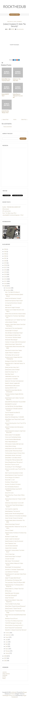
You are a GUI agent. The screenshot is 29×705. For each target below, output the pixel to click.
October (7, 632)
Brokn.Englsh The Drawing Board (13, 567)
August (7, 637)
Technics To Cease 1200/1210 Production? (15, 342)
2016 (5, 270)
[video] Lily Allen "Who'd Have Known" (13, 450)
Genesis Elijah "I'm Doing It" (11, 330)
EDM (8, 21)
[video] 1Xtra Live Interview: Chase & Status (15, 313)
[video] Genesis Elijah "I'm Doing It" (13, 556)
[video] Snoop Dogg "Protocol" (12, 524)
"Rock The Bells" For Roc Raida (12, 604)
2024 (5, 254)
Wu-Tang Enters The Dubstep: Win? (13, 580)
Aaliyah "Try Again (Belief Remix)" (13, 578)
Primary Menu (14, 14)
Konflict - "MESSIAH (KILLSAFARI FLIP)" (12, 207)
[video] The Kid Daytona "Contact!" (13, 298)
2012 (5, 279)
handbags (5, 675)
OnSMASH (19, 21)
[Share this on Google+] (17, 60)
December (8, 288)
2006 (5, 660)
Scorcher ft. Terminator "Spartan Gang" (14, 569)
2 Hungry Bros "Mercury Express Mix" (14, 460)
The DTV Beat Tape (9, 554)
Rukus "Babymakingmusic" (11, 441)
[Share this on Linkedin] (19, 60)
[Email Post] (2, 62)
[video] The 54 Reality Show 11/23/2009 (14, 417)
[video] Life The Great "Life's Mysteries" (14, 381)
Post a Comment (8, 126)
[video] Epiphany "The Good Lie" (12, 511)
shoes (4, 678)
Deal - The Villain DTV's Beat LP (12, 292)
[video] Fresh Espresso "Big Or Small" (14, 300)
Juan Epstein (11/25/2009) (11, 378)
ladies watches (6, 673)
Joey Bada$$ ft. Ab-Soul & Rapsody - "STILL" (13, 215)
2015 (5, 272)
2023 (5, 256)
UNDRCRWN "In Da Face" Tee (12, 376)
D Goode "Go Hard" (9, 558)
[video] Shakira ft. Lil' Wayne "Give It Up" (14, 588)
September (8, 635)
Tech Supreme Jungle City (11, 509)
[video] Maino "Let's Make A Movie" (13, 457)
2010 (5, 283)
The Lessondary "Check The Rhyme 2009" (15, 582)
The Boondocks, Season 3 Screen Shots (15, 453)
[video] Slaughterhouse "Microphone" (14, 462)
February (7, 651)
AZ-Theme (12, 693)
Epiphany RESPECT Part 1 (11, 388)
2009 (5, 285)
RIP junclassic (6, 209)
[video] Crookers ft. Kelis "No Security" (14, 25)
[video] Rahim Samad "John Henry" (13, 455)
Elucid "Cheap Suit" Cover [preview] (13, 627)
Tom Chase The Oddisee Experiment (14, 620)
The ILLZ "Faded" (9, 530)
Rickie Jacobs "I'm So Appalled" (12, 435)
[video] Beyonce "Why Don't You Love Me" (18, 96)
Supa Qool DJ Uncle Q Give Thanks (13, 350)
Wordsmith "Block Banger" (11, 339)
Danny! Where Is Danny (10, 446)
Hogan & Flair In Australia (11, 548)
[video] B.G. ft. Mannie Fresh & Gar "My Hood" (15, 630)
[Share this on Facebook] (13, 60)
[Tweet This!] (15, 60)
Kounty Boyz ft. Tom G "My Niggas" (13, 466)
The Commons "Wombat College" (13, 337)
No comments (20, 29)
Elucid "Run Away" (9, 414)
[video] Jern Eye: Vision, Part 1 (12, 367)
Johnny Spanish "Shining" (11, 322)
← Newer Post (4, 119)
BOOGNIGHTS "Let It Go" (11, 404)
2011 (5, 281)
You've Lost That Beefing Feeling (13, 437)
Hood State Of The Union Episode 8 (13, 328)
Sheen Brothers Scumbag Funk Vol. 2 (14, 625)
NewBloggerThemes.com (9, 695)
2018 (5, 265)
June (6, 641)
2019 (5, 263)
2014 (5, 274)
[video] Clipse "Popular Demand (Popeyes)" (15, 606)
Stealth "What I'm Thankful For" (12, 352)
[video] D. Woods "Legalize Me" (12, 383)
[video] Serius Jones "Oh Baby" (12, 369)
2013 (5, 276)
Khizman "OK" (8, 305)
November (8, 290)
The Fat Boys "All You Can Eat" (12, 355)
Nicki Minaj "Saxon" (9, 374)
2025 (5, 251)
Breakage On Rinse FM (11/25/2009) (13, 361)
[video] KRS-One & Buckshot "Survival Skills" (15, 401)
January (7, 653)
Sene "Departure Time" (10, 543)
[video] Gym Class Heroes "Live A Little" (14, 502)
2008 (5, 656)
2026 (5, 249)
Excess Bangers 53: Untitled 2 (12, 477)
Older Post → (24, 119)
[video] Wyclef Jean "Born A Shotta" (13, 448)
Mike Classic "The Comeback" (12, 561)
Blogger (25, 692)
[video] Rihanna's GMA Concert (12, 385)
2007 (5, 658)
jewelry (4, 677)
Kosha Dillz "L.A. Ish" (10, 479)
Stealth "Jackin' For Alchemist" (12, 539)
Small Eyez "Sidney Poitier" (11, 482)
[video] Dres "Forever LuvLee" (12, 464)
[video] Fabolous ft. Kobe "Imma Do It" (14, 475)
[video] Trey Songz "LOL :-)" (11, 372)
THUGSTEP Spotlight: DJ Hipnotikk (13, 623)
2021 (5, 258)
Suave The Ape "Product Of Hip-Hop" (14, 518)
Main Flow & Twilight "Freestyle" (12, 307)
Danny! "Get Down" (9, 597)
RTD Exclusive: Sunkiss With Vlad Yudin (14, 444)
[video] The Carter (9, 493)
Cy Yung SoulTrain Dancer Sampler (13, 303)
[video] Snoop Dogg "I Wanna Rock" (13, 344)
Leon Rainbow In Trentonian (11, 571)
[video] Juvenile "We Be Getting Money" (14, 513)
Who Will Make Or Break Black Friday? (14, 333)
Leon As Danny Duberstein (11, 545)
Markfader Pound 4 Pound (11, 618)
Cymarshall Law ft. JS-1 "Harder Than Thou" (15, 320)
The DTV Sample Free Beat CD (12, 412)
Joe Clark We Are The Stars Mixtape (13, 406)
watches (5, 672)
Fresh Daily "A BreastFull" (11, 595)
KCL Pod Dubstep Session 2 (12, 486)
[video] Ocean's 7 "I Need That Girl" (13, 608)
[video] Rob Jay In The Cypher (12, 593)
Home (14, 119)
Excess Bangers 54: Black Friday (12, 335)
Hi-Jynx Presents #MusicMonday (13, 439)
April (6, 646)
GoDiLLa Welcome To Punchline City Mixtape (15, 516)
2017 (5, 267)
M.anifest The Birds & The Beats (12, 484)
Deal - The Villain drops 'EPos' (9, 213)
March (7, 648)
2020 (5, 260)
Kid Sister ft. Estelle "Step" (11, 536)
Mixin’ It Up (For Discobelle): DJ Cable (14, 473)
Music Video (13, 21)
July (6, 639)
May (6, 644)
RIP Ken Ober (8, 591)
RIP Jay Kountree (7, 211)
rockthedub (14, 7)
